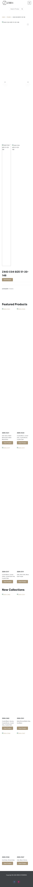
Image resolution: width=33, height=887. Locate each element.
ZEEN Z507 (20, 857)
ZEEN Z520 (20, 433)
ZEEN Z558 (5, 857)
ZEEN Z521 (5, 433)
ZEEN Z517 (5, 571)
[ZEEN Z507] (24, 793)
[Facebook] (14, 881)
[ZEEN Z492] (9, 654)
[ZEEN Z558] (9, 793)
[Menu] (29, 2)
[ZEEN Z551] (24, 654)
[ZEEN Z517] (9, 508)
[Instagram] (18, 881)
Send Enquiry (7, 279)
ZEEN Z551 (20, 718)
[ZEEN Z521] (9, 369)
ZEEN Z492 (5, 718)
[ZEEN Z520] (24, 369)
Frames (11, 288)
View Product (7, 443)
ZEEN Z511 (20, 571)
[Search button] (22, 8)
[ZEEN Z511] (24, 508)
